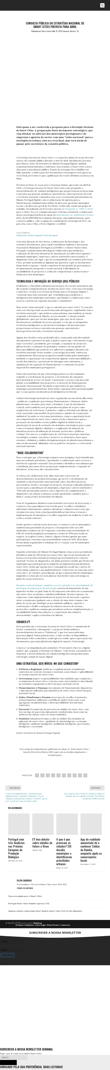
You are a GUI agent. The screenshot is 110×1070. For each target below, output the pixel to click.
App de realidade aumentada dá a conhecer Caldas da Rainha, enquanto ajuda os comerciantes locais (91, 849)
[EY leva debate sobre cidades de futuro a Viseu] (43, 824)
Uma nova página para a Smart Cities (25, 896)
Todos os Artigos (25, 888)
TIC (77, 31)
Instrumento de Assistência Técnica (75, 215)
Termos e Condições (25, 925)
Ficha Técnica (53, 925)
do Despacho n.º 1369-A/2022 (77, 209)
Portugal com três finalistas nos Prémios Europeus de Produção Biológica (16, 848)
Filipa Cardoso (46, 31)
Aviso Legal (40, 925)
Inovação (66, 31)
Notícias (73, 31)
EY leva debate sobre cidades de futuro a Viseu (42, 842)
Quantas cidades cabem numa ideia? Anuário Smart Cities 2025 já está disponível (45, 911)
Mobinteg (37, 923)
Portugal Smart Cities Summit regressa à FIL (29, 903)
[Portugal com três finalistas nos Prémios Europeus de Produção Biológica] (19, 824)
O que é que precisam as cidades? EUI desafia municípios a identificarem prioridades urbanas (64, 851)
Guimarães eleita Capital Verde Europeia (37, 235)
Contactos (65, 925)
